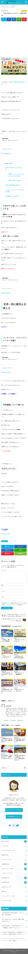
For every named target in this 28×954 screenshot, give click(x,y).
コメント (3, 570)
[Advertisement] (14, 37)
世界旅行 (5, 864)
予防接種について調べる (12, 196)
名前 (2, 585)
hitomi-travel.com (6, 153)
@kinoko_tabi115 (18, 82)
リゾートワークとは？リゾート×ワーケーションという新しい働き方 (13, 939)
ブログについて (7, 873)
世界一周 (5, 841)
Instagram (13, 720)
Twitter (6, 720)
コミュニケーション (8, 896)
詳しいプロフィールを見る (14, 810)
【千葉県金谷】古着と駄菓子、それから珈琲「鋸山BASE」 (13, 913)
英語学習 (5, 855)
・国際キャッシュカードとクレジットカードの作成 (15, 175)
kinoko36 (8, 706)
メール (3, 591)
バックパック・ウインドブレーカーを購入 (14, 190)
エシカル (5, 846)
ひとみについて (7, 868)
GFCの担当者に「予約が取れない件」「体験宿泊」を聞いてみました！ (12, 926)
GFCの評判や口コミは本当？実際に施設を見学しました (13, 920)
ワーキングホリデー (8, 850)
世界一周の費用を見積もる (12, 185)
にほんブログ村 (5, 533)
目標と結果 (5, 541)
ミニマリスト (6, 900)
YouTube (21, 720)
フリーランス (6, 859)
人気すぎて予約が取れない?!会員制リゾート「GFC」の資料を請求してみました (13, 933)
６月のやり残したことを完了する (14, 168)
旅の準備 (5, 882)
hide (10, 163)
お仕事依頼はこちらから (14, 816)
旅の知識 (5, 877)
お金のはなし (6, 887)
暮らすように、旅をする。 (15, 950)
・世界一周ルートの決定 (14, 180)
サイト (3, 597)
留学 (4, 891)
